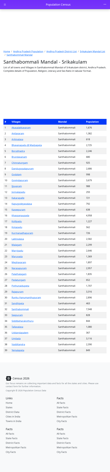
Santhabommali (20, 309)
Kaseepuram (18, 209)
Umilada (16, 338)
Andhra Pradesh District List (61, 51)
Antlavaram (18, 133)
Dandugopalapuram (23, 168)
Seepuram (17, 315)
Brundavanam (19, 156)
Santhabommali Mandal (20, 54)
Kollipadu (17, 221)
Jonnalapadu (18, 192)
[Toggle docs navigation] (4, 4)
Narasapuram (19, 268)
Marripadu (17, 250)
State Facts (62, 407)
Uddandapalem (20, 332)
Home (6, 51)
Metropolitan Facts (67, 416)
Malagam (17, 244)
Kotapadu (17, 227)
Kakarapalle (18, 197)
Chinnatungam (20, 162)
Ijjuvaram (17, 186)
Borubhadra (18, 151)
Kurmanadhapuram (22, 233)
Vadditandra (18, 344)
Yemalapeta (18, 350)
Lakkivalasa (18, 239)
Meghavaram (19, 262)
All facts (61, 402)
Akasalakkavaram (21, 127)
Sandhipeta (18, 303)
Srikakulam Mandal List (92, 51)
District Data (12, 412)
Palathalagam (19, 274)
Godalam (16, 174)
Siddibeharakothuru (23, 321)
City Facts (62, 421)
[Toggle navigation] (105, 4)
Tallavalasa (17, 326)
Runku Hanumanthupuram (26, 297)
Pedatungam (19, 280)
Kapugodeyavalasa (22, 203)
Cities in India (13, 416)
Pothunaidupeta (20, 285)
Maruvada (17, 256)
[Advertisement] (55, 30)
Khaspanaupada (20, 215)
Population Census (58, 4)
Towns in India (13, 421)
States (9, 407)
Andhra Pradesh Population (28, 51)
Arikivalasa (17, 139)
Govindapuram (20, 180)
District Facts (64, 412)
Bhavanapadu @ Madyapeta (27, 145)
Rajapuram (17, 291)
